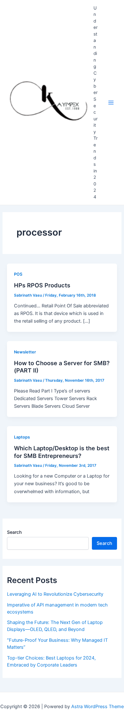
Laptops (22, 437)
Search (14, 532)
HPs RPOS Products (42, 285)
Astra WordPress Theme (97, 706)
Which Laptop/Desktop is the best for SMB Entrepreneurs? (61, 452)
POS (18, 274)
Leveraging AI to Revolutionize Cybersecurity (55, 594)
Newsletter (25, 352)
